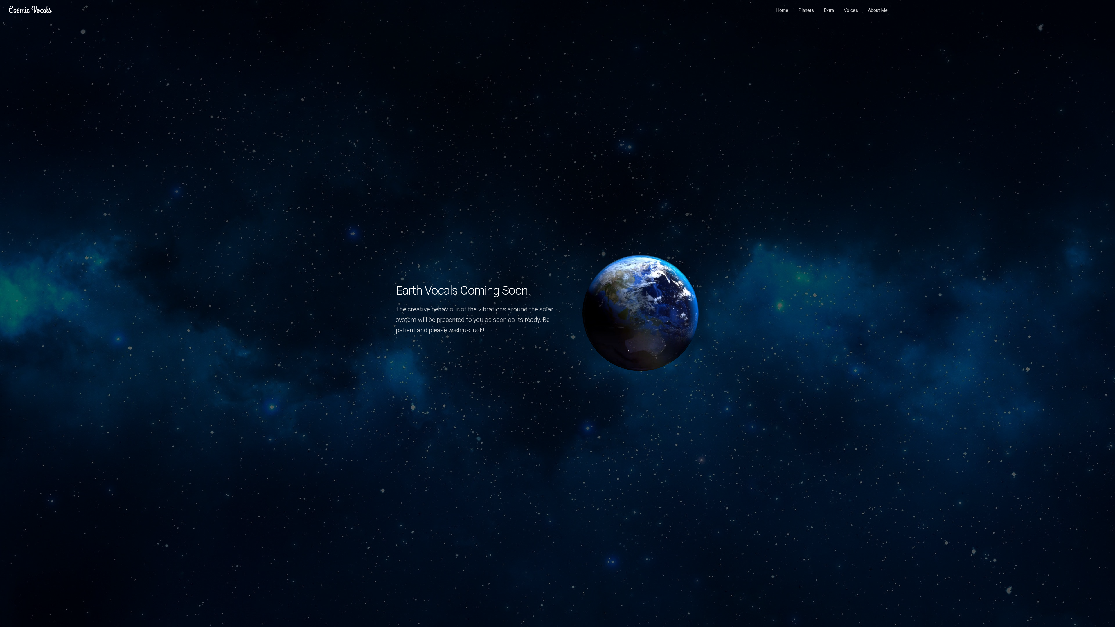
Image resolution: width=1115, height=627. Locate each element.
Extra (829, 10)
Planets (806, 10)
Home (782, 10)
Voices (851, 10)
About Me (878, 10)
